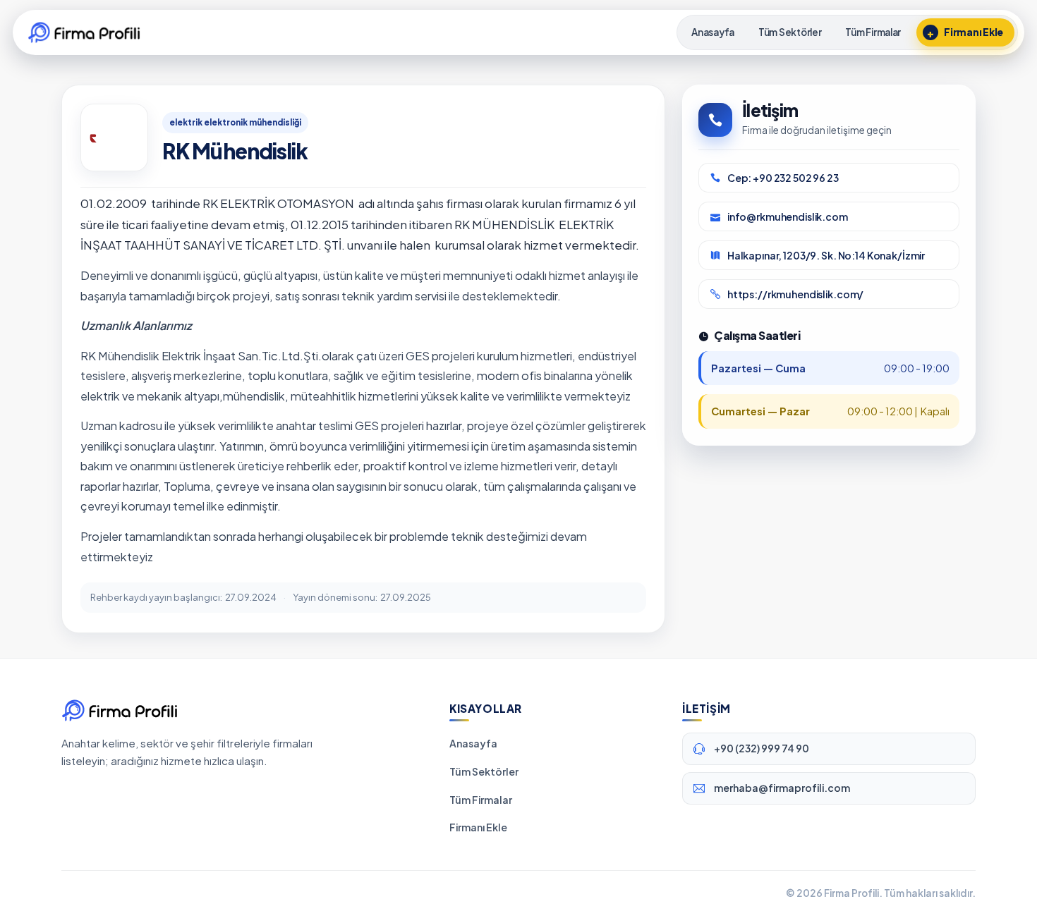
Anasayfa (473, 743)
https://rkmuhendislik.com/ (795, 294)
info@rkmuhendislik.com (787, 216)
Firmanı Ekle (478, 827)
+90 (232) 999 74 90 (761, 748)
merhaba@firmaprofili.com (782, 787)
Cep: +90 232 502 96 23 (783, 177)
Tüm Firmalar (480, 799)
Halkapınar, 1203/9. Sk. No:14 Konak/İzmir (826, 255)
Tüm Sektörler (483, 771)
